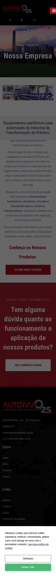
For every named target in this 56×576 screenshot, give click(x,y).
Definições (28, 558)
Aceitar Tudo (28, 567)
